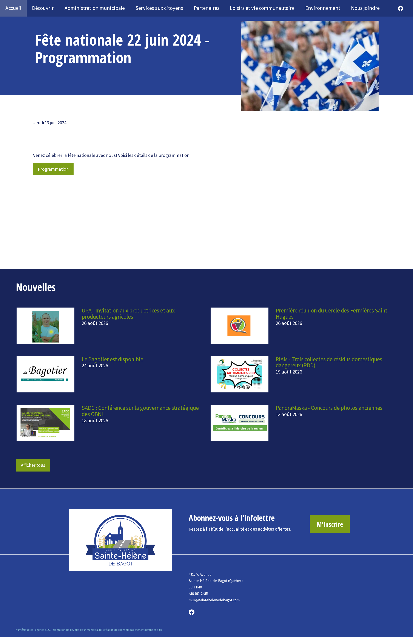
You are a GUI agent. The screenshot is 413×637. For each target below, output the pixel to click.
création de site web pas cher (121, 630)
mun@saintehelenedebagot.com (214, 600)
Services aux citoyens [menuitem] (159, 8)
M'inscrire (330, 524)
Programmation (53, 169)
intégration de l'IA (63, 630)
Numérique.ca (24, 630)
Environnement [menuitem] (322, 8)
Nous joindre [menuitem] (365, 8)
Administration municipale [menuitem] (95, 8)
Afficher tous (33, 465)
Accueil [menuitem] (13, 8)
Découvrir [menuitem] (43, 8)
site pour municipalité (88, 630)
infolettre (147, 630)
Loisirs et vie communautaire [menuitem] (262, 8)
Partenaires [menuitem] (206, 8)
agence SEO (42, 630)
